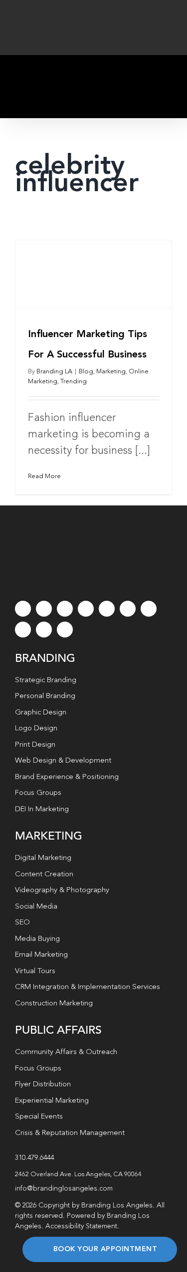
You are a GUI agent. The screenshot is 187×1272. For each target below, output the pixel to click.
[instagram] (65, 609)
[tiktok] (86, 609)
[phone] (65, 629)
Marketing (111, 371)
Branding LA (54, 371)
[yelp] (23, 629)
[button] (93, 1175)
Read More (44, 476)
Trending (73, 381)
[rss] (149, 609)
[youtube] (107, 609)
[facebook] (23, 609)
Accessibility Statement (81, 1226)
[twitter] (44, 609)
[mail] (44, 629)
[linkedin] (128, 609)
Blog (86, 371)
